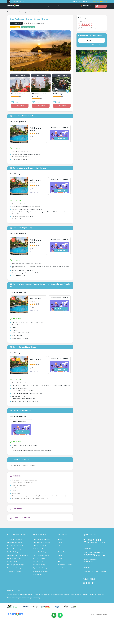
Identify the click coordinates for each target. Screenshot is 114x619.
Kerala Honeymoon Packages (42, 539)
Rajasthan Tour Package (40, 568)
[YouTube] (92, 583)
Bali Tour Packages (13, 552)
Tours (15, 12)
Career (60, 542)
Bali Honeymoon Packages (15, 565)
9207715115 (94, 571)
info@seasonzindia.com (100, 1)
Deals (23, 1)
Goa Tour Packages (39, 558)
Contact (60, 558)
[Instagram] (89, 583)
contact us (85, 1)
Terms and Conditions (65, 565)
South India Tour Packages (41, 555)
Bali (13, 267)
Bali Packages (14, 465)
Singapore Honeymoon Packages (17, 555)
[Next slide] (67, 91)
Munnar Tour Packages (40, 552)
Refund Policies (63, 568)
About (60, 539)
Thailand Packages (13, 594)
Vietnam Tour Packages (14, 571)
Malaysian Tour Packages (15, 545)
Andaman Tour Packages (40, 571)
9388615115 (102, 571)
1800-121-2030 (88, 6)
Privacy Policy (62, 552)
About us (74, 1)
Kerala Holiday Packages (40, 549)
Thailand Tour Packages (14, 539)
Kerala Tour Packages (39, 545)
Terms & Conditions (21, 518)
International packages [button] (32, 6)
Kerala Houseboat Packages (41, 542)
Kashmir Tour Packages (40, 574)
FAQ (59, 545)
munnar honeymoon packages (31, 598)
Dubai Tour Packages (13, 558)
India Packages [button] (46, 6)
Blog (59, 561)
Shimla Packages (38, 561)
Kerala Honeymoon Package (60, 594)
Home (9, 12)
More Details (20, 106)
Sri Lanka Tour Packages (14, 561)
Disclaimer (61, 549)
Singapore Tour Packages (15, 542)
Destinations (57, 6)
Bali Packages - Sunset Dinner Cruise (30, 12)
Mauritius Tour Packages (15, 568)
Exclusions (17, 509)
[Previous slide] (12, 91)
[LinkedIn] (86, 583)
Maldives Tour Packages (14, 549)
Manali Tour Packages (39, 565)
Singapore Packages (26, 594)
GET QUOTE (102, 6)
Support (60, 555)
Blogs (16, 1)
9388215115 (86, 571)
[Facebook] (84, 583)
